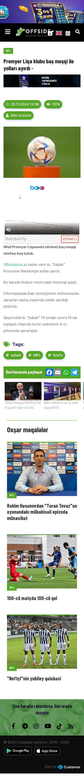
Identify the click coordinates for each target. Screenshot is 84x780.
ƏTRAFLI (70, 239)
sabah (16, 355)
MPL (8, 51)
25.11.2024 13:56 (25, 104)
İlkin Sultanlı (21, 115)
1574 (56, 104)
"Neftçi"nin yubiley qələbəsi (34, 678)
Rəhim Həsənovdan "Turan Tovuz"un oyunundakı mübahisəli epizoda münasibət (42, 512)
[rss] (70, 726)
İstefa (58, 355)
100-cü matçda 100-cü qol (32, 598)
